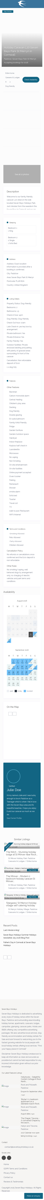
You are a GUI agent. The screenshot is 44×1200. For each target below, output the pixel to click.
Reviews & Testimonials (13, 1182)
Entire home (9, 73)
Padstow (8, 59)
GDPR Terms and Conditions (15, 1169)
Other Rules (12, 566)
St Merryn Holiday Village (18, 909)
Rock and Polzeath (29, 1085)
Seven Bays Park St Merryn (24, 59)
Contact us (8, 1177)
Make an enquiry (33, 1196)
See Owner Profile (14, 818)
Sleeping (12, 223)
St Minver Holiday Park (17, 858)
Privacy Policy (9, 1173)
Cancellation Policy (15, 551)
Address (12, 259)
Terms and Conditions (17, 529)
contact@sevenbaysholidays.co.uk (19, 1147)
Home (6, 1164)
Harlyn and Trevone (29, 1126)
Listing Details (14, 299)
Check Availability (30, 80)
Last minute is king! (11, 930)
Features (12, 381)
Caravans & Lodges (12, 77)
